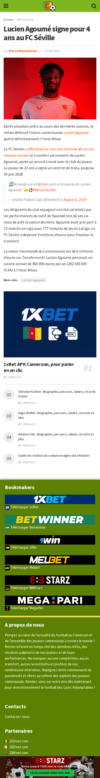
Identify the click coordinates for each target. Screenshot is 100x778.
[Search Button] (94, 6)
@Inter (43, 184)
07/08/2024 (52, 51)
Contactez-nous (17, 716)
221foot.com (18, 741)
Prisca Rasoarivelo (23, 51)
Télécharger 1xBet (24, 507)
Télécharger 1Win (23, 547)
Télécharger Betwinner (28, 527)
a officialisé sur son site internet (51, 148)
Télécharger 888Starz (26, 587)
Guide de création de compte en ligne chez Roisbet (54, 455)
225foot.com (18, 747)
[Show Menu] (6, 6)
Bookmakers (19, 487)
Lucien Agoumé (76, 132)
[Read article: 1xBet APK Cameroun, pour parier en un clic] (50, 324)
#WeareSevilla (44, 189)
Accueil (8, 19)
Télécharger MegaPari (26, 608)
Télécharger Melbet (25, 567)
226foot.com (18, 752)
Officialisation (25, 19)
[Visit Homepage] (50, 6)
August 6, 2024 (75, 199)
